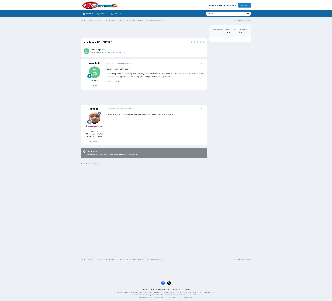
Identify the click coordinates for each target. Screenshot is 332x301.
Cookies (186, 289)
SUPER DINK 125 (118, 52)
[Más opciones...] (202, 63)
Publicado (119, 63)
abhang (94, 108)
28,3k (95, 131)
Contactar (176, 289)
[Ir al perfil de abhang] (94, 118)
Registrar (244, 5)
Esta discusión (236, 14)
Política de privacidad (160, 289)
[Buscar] (248, 14)
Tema (144, 289)
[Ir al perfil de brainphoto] (86, 51)
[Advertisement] (144, 31)
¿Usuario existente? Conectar (221, 5)
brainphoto (94, 63)
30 (95, 86)
